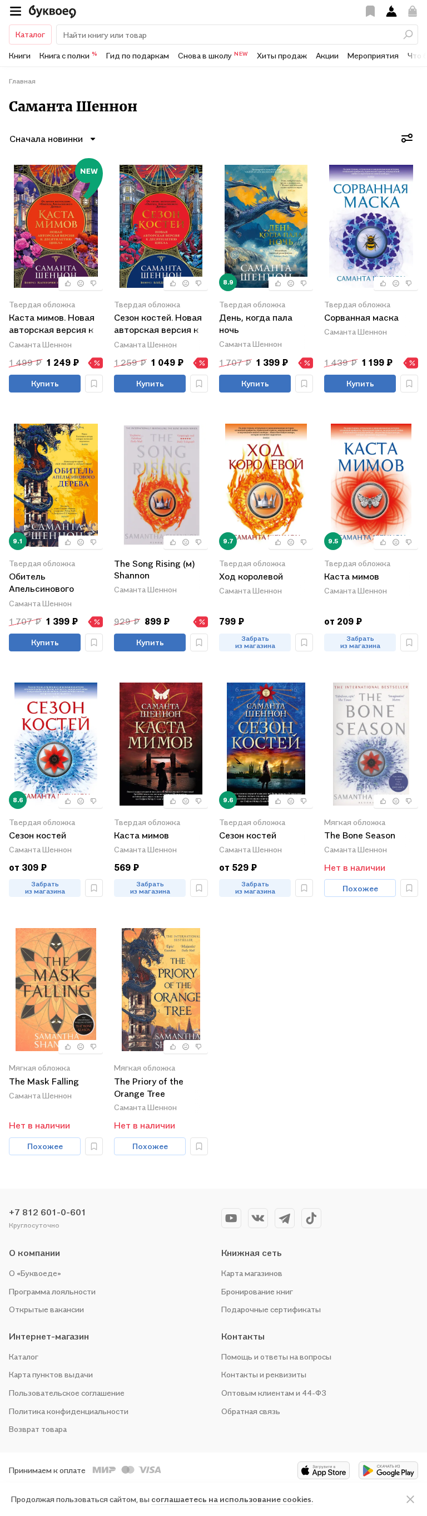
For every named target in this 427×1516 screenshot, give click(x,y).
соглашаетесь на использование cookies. (232, 1499)
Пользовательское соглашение (67, 1392)
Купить (45, 383)
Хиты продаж (282, 55)
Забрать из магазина (255, 642)
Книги (20, 55)
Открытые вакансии (46, 1309)
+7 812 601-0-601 (47, 1212)
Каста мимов (351, 576)
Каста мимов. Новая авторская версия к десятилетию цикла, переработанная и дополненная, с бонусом (53, 324)
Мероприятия (373, 55)
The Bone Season (359, 835)
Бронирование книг (257, 1291)
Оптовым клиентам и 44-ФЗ (273, 1392)
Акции (327, 55)
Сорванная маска (361, 317)
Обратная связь (250, 1411)
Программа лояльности (52, 1291)
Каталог (30, 34)
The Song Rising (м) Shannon (154, 569)
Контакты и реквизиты (263, 1374)
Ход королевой (251, 576)
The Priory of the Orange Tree (148, 1087)
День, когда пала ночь (255, 323)
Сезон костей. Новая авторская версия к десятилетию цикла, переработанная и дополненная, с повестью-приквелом (160, 324)
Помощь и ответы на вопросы (276, 1356)
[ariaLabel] (410, 1499)
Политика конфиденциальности (68, 1411)
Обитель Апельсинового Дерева (41, 583)
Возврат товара (38, 1429)
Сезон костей (37, 835)
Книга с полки (68, 55)
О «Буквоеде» (35, 1273)
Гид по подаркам (137, 55)
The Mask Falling (44, 1081)
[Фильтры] (407, 138)
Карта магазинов (251, 1273)
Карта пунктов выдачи (51, 1374)
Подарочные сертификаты (271, 1309)
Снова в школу (212, 55)
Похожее (360, 888)
